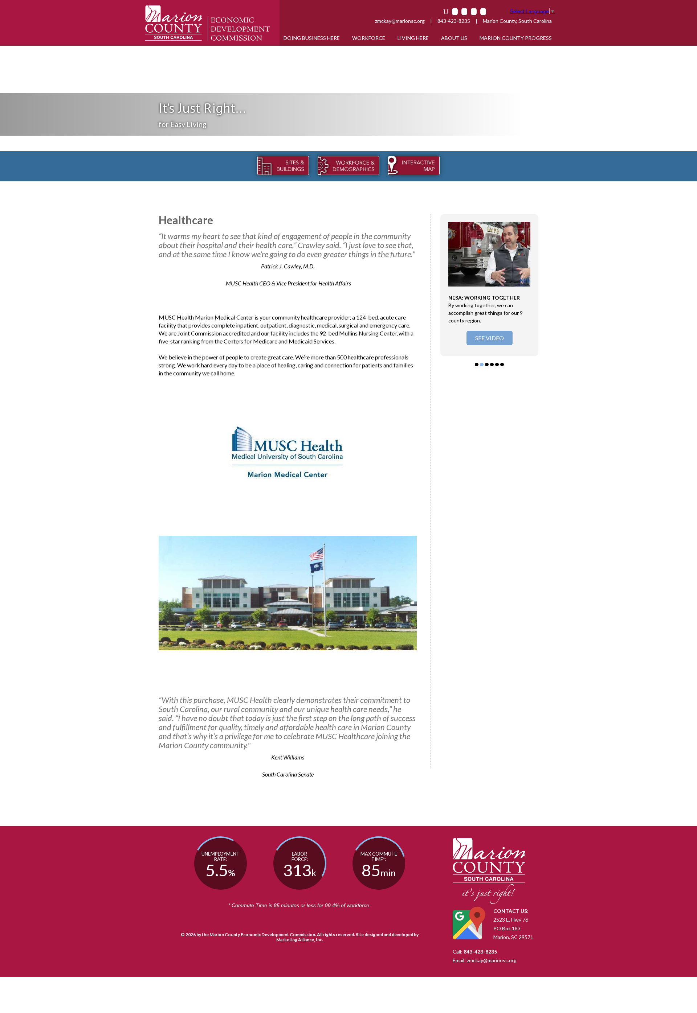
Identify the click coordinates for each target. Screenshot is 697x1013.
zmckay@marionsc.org (400, 21)
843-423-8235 (453, 21)
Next (529, 285)
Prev (450, 285)
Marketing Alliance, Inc (299, 939)
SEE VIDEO (489, 337)
